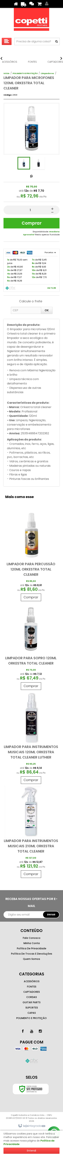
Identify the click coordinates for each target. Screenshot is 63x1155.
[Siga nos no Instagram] (40, 1031)
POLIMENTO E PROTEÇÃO (25, 73)
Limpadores (47, 73)
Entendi (31, 1150)
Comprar (31, 223)
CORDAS (31, 997)
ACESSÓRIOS (31, 981)
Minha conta (31, 943)
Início (6, 73)
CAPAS (31, 1013)
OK (47, 310)
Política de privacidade (31, 948)
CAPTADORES (31, 992)
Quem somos (31, 959)
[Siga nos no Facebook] (22, 1031)
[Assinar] (51, 914)
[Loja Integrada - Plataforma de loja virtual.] (32, 1126)
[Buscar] (56, 41)
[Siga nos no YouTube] (31, 1031)
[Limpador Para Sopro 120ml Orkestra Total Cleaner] (31, 647)
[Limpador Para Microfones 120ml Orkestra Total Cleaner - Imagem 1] (24, 163)
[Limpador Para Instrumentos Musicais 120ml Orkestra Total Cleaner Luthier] (31, 739)
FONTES (31, 986)
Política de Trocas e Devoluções (31, 953)
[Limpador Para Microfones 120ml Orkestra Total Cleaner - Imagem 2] (38, 163)
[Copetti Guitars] (31, 20)
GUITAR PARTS (31, 1002)
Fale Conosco (31, 938)
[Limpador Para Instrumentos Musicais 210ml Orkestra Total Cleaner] (31, 833)
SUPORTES (31, 1007)
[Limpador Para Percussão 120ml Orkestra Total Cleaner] (31, 556)
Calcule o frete (30, 301)
